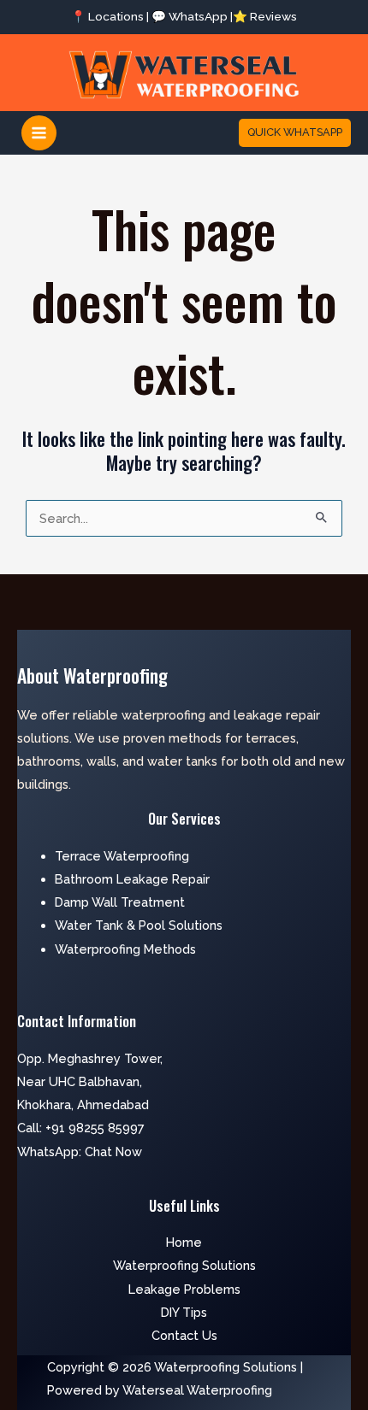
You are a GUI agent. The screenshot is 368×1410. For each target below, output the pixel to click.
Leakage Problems (184, 1289)
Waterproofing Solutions (184, 1265)
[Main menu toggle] (38, 132)
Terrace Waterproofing (122, 856)
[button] (295, 133)
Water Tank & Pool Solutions (139, 925)
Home (184, 1242)
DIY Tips (184, 1312)
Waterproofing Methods (125, 949)
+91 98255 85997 (95, 1127)
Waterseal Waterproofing (197, 1390)
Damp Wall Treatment (120, 902)
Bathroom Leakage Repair (132, 879)
